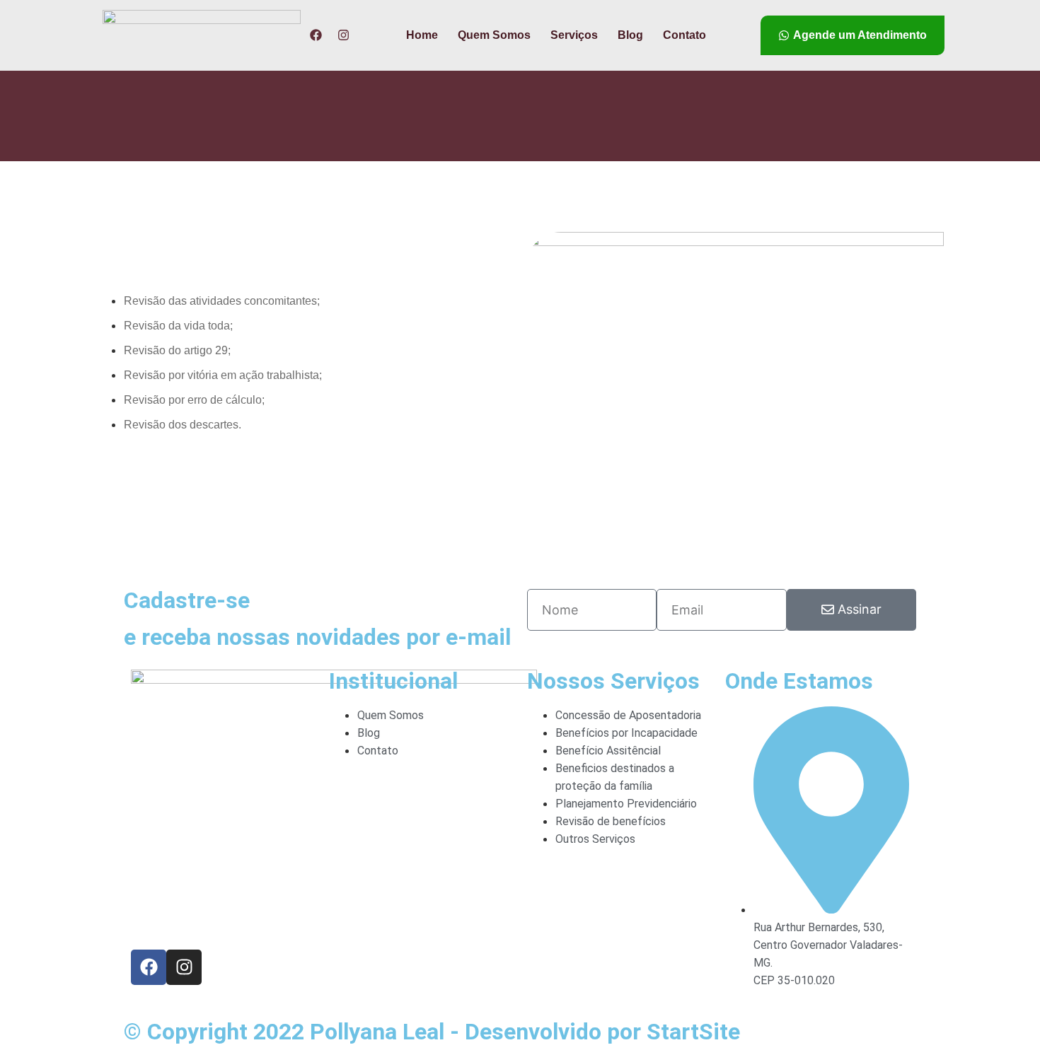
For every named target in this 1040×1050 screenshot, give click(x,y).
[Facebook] (316, 35)
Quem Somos (494, 35)
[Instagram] (343, 35)
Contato (684, 35)
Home (422, 35)
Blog (630, 35)
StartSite (693, 1031)
